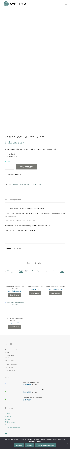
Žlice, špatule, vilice (35, 184)
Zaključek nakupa (10, 422)
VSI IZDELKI (26, 184)
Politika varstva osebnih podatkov (14, 425)
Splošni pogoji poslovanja (12, 427)
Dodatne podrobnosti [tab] (15, 200)
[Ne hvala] (68, 443)
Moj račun (8, 416)
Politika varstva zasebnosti (45, 445)
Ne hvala (29, 445)
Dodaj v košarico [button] (14, 295)
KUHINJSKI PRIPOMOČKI (17, 184)
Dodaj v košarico (26, 167)
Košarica (7, 419)
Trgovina (7, 413)
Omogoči (19, 445)
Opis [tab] (6, 200)
